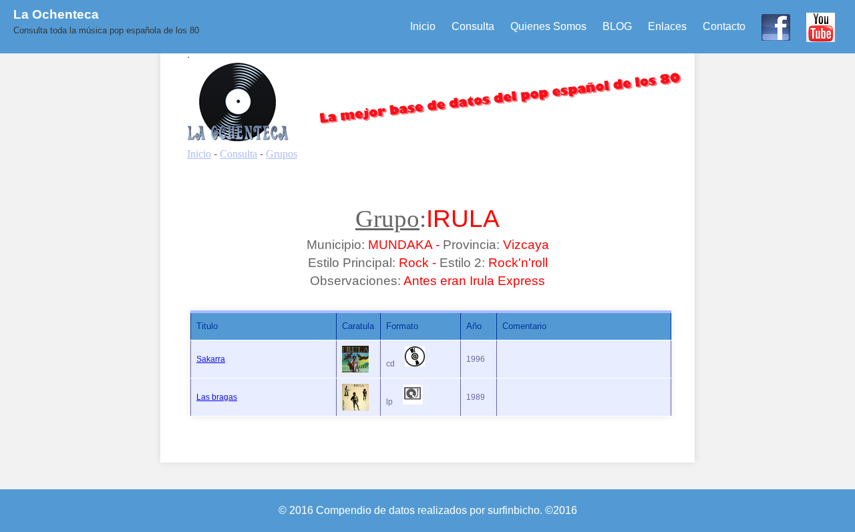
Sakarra (210, 359)
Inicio (423, 26)
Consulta (473, 26)
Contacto (724, 26)
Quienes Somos (548, 26)
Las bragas (216, 397)
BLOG (617, 26)
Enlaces (667, 26)
